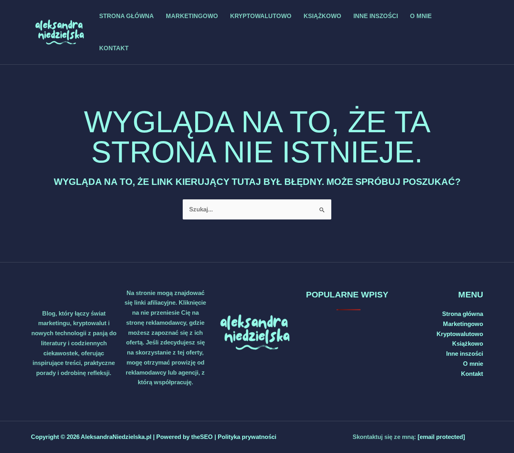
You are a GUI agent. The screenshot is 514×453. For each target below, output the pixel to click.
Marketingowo (192, 15)
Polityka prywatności (247, 436)
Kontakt (113, 48)
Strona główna (126, 15)
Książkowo (322, 15)
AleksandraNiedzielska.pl (116, 436)
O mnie (421, 15)
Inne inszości (375, 15)
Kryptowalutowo (261, 15)
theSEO (202, 436)
